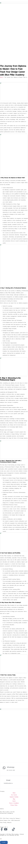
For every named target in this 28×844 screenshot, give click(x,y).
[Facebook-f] (1, 829)
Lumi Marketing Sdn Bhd (13, 835)
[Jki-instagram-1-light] (9, 829)
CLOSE (3, 842)
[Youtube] (5, 829)
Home (1, 77)
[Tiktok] (13, 829)
